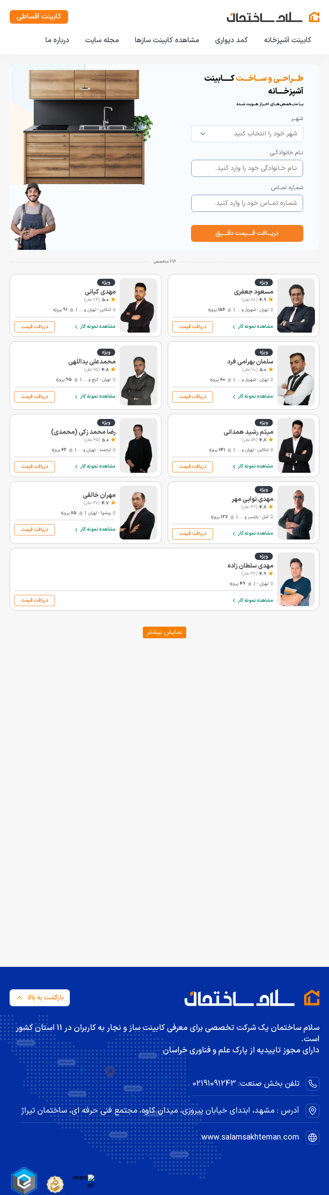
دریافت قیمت (192, 327)
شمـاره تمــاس (287, 188)
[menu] (164, 41)
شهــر (297, 119)
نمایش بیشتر (164, 632)
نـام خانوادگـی (286, 153)
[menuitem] (287, 40)
